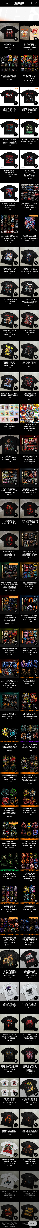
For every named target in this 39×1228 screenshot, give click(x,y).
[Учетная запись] (31, 3)
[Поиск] (7, 3)
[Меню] (2, 3)
